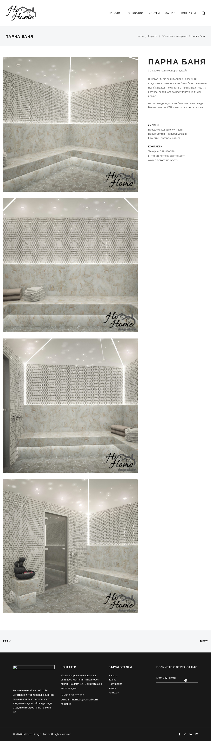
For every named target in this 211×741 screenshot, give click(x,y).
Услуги (154, 13)
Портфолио (134, 13)
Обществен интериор (174, 36)
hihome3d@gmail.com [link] (84, 699)
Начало (114, 13)
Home (140, 36)
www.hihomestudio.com (163, 160)
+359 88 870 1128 (74, 695)
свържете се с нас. (193, 107)
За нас (170, 13)
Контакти (188, 13)
